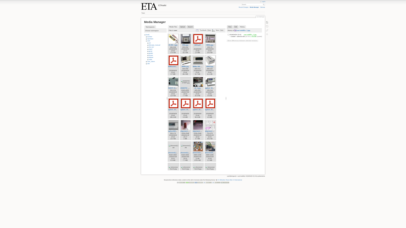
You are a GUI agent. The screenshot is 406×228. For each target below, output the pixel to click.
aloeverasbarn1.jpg (212, 152)
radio (150, 59)
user (148, 41)
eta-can (151, 47)
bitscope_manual (154, 45)
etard (150, 49)
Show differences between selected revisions (242, 40)
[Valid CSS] (216, 182)
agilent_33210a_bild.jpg (213, 88)
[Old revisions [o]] (267, 26)
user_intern (151, 61)
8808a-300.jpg (198, 66)
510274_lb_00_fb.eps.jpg (177, 88)
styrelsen (150, 39)
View (229, 27)
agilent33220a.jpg (174, 131)
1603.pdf (197, 45)
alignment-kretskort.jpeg (189, 131)
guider (151, 53)
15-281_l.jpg (173, 45)
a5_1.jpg (197, 88)
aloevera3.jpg (185, 152)
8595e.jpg (185, 66)
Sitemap (262, 7)
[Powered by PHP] (198, 182)
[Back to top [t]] (267, 34)
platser (151, 57)
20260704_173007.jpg (188, 88)
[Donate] (190, 182)
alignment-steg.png (212, 131)
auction (149, 36)
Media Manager (254, 7)
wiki (148, 63)
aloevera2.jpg (173, 152)
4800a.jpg (209, 45)
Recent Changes (243, 7)
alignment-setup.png (200, 131)
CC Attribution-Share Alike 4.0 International (229, 180)
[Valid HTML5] (207, 182)
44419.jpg (209, 66)
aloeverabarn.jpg (199, 152)
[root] (147, 34)
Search (264, 4)
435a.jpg (185, 45)
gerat (150, 51)
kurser (151, 55)
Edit (236, 27)
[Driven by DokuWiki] (225, 182)
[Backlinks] (267, 30)
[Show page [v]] (267, 22)
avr (150, 43)
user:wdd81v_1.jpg (243, 30)
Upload (182, 27)
